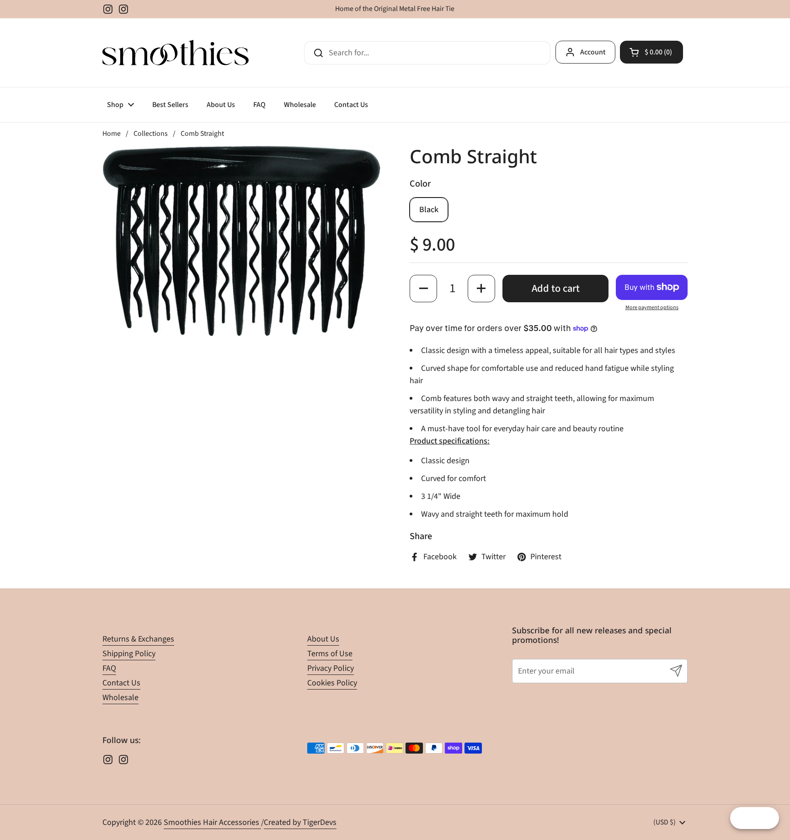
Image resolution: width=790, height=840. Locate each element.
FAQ (109, 668)
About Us (323, 639)
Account (593, 52)
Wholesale (120, 697)
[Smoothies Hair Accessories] (175, 52)
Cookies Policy (332, 683)
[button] (651, 52)
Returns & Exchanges (138, 639)
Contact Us (121, 683)
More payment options (651, 307)
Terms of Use (329, 653)
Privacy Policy (330, 668)
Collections (150, 133)
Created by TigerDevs (300, 822)
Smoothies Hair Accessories (212, 822)
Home (111, 133)
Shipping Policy (128, 653)
